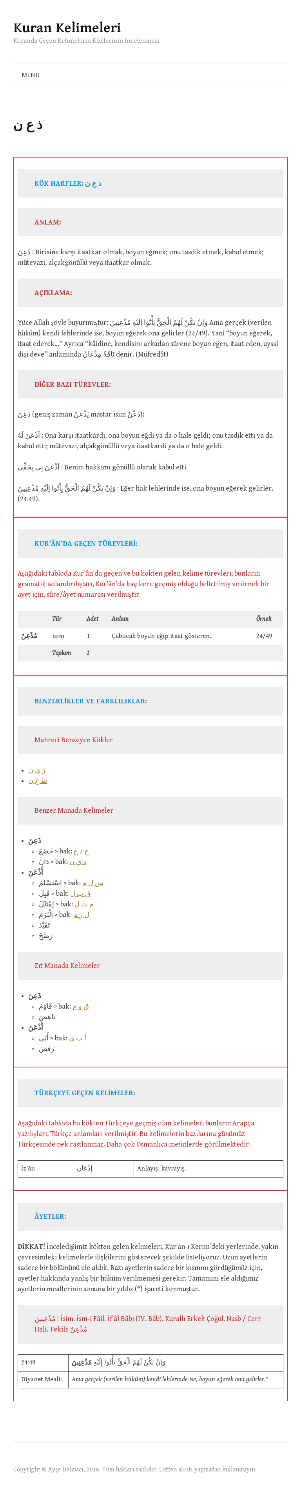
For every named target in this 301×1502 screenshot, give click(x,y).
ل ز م (81, 915)
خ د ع (81, 851)
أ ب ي (77, 1038)
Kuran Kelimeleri (67, 28)
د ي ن (77, 862)
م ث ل (84, 904)
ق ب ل (80, 894)
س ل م (92, 883)
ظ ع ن (37, 781)
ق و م (81, 1006)
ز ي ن (36, 770)
